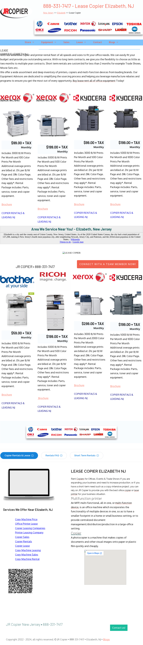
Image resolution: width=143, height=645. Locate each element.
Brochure (7, 204)
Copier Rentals (23, 541)
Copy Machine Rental (27, 559)
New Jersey (48, 13)
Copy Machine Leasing (28, 550)
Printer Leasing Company (29, 532)
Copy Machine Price (26, 519)
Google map (78, 242)
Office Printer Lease (26, 523)
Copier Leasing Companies (30, 528)
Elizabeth (61, 13)
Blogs (106, 639)
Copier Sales (22, 536)
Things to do (65, 242)
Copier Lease (22, 545)
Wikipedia (75, 239)
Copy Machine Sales (26, 554)
